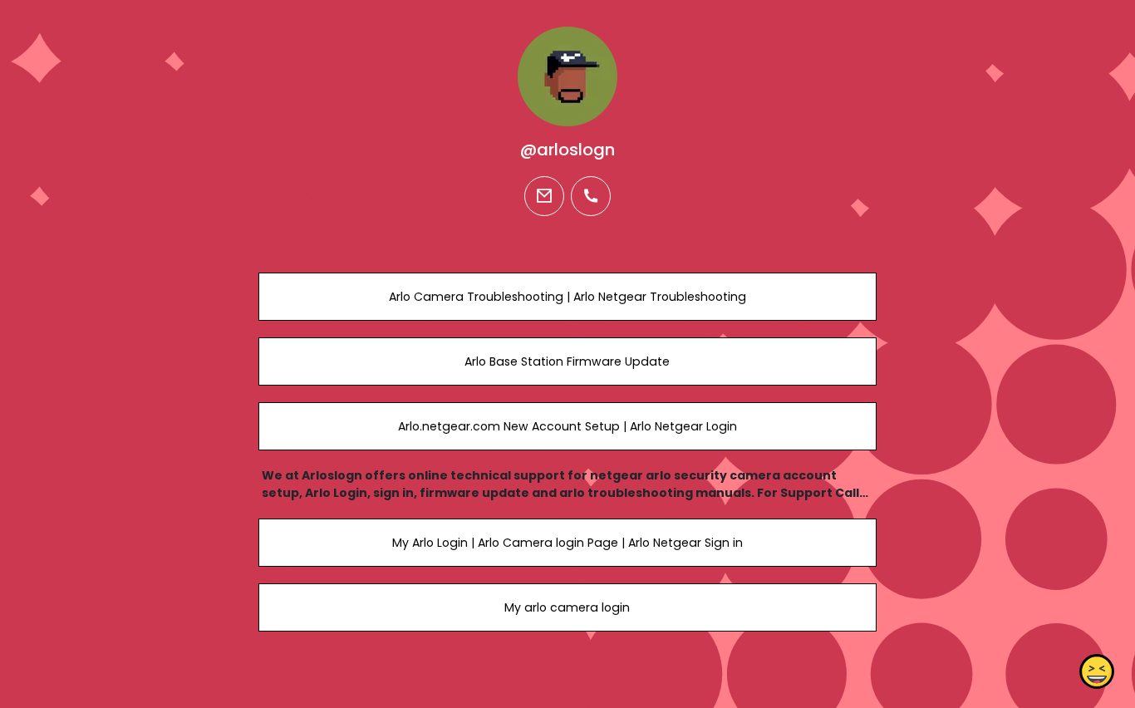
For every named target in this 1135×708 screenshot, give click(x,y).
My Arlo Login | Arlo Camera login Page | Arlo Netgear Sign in (567, 542)
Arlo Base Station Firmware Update (567, 361)
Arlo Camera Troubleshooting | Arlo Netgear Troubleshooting (567, 296)
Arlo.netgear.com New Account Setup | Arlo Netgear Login (567, 426)
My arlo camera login (567, 607)
